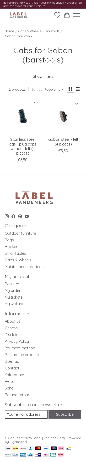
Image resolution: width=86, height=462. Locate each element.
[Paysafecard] (8, 455)
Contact (12, 368)
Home (9, 31)
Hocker (11, 246)
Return (10, 381)
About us (13, 321)
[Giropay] (38, 455)
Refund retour (17, 394)
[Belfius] (23, 448)
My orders (13, 290)
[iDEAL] (15, 448)
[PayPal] (30, 448)
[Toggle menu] (76, 15)
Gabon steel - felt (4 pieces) (63, 141)
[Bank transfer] (8, 448)
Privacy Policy (17, 341)
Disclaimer (14, 334)
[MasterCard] (38, 448)
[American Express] (23, 455)
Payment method (20, 348)
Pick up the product (22, 354)
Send (9, 388)
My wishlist (14, 303)
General (11, 328)
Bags (9, 240)
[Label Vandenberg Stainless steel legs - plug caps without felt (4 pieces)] (23, 116)
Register (12, 283)
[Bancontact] (69, 448)
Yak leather (14, 374)
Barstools (52, 31)
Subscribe (65, 414)
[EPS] (46, 455)
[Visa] (46, 448)
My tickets (13, 297)
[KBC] (30, 455)
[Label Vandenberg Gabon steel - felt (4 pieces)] (63, 116)
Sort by (37, 89)
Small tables (15, 253)
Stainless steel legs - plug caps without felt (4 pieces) (23, 146)
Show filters (43, 76)
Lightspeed (18, 442)
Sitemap (12, 361)
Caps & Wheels (29, 31)
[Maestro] (54, 448)
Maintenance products (25, 266)
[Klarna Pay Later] (61, 455)
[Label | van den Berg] (18, 15)
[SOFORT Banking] (61, 448)
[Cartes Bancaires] (53, 455)
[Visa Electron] (15, 455)
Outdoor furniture (20, 233)
